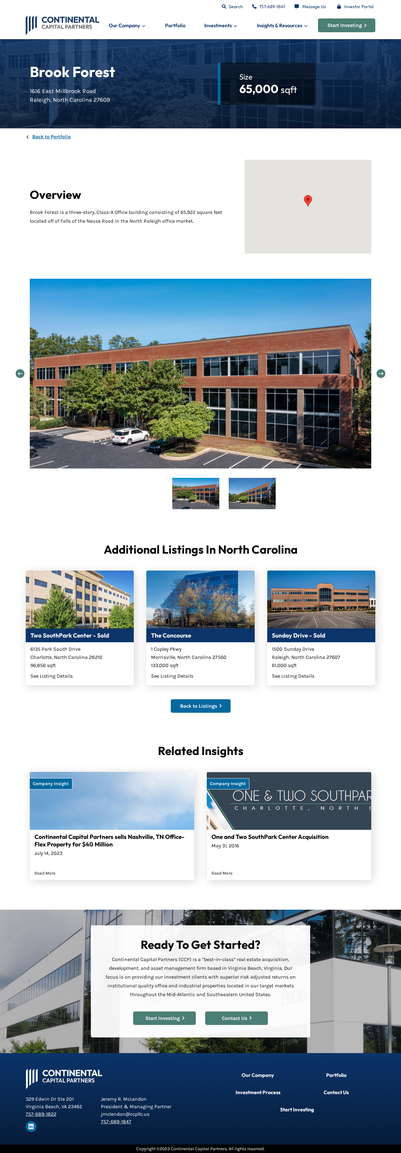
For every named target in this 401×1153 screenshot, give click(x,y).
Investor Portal (358, 6)
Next (381, 373)
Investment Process (258, 1092)
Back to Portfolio (51, 137)
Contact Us (234, 1018)
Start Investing (344, 25)
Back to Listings (198, 706)
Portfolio (175, 25)
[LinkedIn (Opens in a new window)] (31, 1126)
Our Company (258, 1075)
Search (236, 6)
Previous (20, 373)
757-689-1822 (41, 1114)
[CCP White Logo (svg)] (64, 1078)
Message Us (314, 6)
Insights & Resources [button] (279, 25)
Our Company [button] (124, 25)
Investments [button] (218, 25)
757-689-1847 (272, 6)
